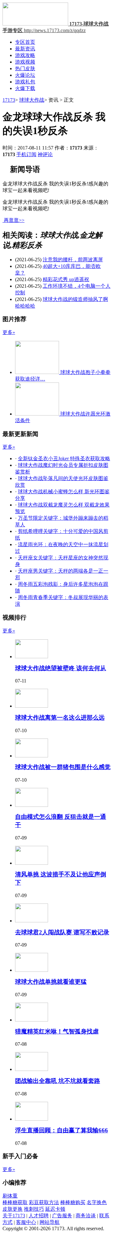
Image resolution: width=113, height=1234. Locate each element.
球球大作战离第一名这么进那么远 (60, 717)
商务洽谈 (86, 1215)
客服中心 (26, 1222)
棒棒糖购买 (72, 1202)
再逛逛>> (14, 220)
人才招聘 (39, 1215)
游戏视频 (25, 62)
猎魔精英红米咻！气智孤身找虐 (57, 1031)
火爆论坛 (25, 75)
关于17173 (14, 1215)
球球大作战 (31, 100)
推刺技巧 (34, 1209)
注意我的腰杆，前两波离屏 (73, 259)
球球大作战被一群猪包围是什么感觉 (62, 767)
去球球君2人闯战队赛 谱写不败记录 (62, 932)
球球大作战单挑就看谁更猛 (51, 981)
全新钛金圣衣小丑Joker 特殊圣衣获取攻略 (64, 458)
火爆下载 (25, 88)
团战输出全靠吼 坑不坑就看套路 (57, 1081)
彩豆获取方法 (44, 1202)
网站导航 (50, 1222)
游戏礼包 (25, 81)
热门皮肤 (25, 68)
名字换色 (97, 1202)
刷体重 (10, 1195)
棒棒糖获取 (15, 1202)
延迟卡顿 (55, 1209)
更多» (9, 332)
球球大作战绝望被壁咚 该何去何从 (60, 668)
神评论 (45, 154)
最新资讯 (25, 48)
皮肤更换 (13, 1209)
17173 (9, 100)
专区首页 (25, 42)
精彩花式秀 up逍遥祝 (66, 279)
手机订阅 (26, 154)
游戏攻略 (25, 55)
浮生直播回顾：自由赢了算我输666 (61, 1130)
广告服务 (62, 1215)
